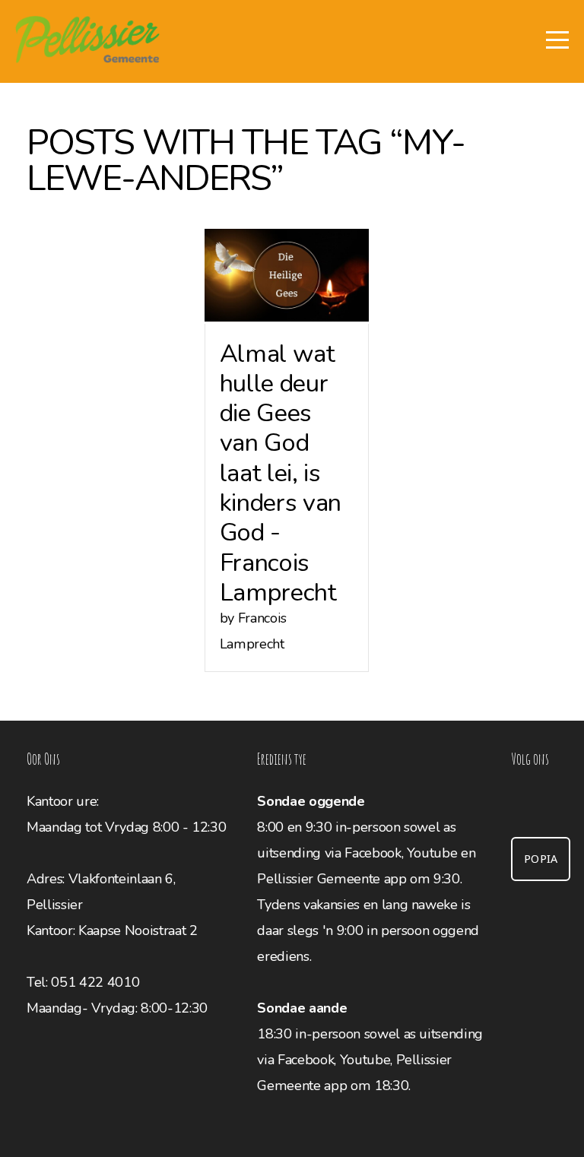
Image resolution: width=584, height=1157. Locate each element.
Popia (541, 859)
